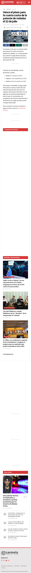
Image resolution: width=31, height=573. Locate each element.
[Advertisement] (15, 192)
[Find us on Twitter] (3, 560)
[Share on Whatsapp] (19, 45)
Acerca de (16, 566)
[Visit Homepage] (7, 2)
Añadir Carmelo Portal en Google (13, 27)
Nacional (14, 9)
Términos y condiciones (7, 566)
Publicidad (23, 566)
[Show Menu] (29, 2)
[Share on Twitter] (12, 45)
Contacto (3, 567)
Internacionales (9, 277)
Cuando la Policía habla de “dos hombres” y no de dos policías (16, 522)
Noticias (9, 9)
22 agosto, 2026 (7, 288)
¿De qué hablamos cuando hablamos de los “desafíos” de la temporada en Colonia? (14, 313)
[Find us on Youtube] (6, 560)
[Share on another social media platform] (25, 45)
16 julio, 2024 (6, 24)
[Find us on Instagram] (8, 560)
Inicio (4, 9)
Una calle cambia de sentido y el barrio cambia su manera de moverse (18, 529)
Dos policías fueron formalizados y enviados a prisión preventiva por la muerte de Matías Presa (10, 500)
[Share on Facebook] (6, 45)
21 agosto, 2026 (7, 348)
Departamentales (9, 307)
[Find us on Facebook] (1, 560)
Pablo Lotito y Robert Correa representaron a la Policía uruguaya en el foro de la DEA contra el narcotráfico (13, 283)
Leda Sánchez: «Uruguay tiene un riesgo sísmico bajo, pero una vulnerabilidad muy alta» (16, 514)
